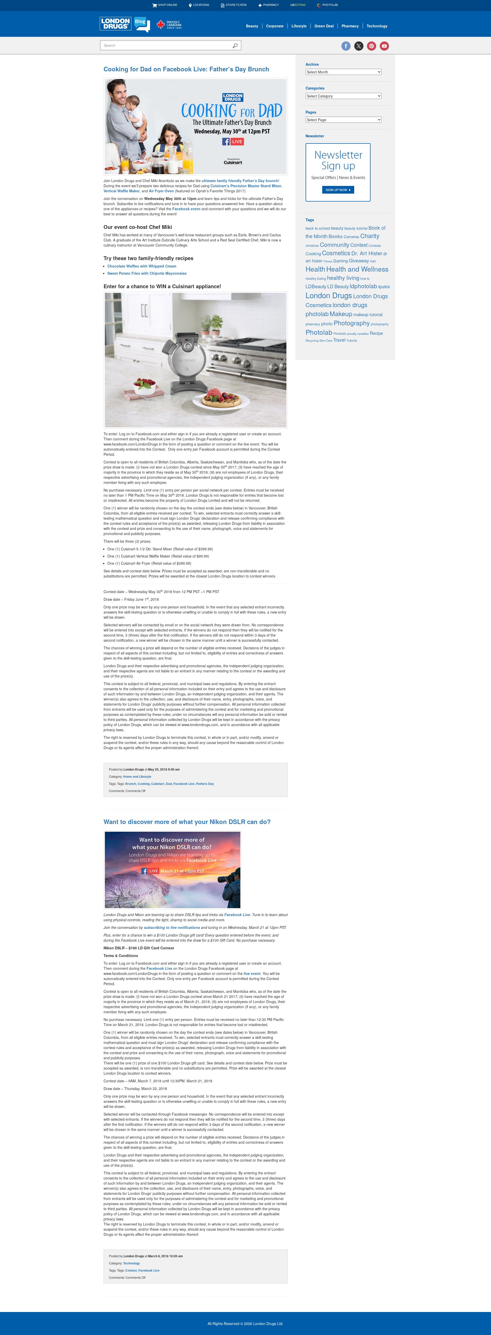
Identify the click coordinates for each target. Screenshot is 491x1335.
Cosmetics (336, 252)
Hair (373, 261)
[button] (196, 126)
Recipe (376, 333)
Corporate (275, 25)
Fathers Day (205, 783)
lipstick (384, 286)
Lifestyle (299, 25)
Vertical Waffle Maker (122, 190)
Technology (377, 25)
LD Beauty (338, 286)
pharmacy (313, 323)
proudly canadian (358, 333)
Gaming (340, 261)
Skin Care (325, 340)
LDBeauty (316, 286)
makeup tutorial (368, 314)
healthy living (343, 277)
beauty (337, 228)
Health (315, 269)
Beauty (252, 25)
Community (334, 244)
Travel (339, 340)
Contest (131, 1270)
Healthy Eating (316, 278)
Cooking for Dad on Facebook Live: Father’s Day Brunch (186, 68)
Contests (375, 245)
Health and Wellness (357, 269)
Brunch (130, 783)
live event (252, 973)
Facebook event (186, 208)
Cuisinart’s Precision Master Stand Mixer (245, 185)
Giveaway (359, 260)
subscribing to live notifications (172, 927)
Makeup (341, 313)
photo (327, 323)
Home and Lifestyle (137, 776)
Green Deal (324, 25)
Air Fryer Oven (161, 190)
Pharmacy (271, 5)
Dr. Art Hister (366, 253)
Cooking (144, 783)
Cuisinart (157, 783)
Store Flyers (236, 5)
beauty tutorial (355, 228)
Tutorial (352, 340)
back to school (318, 228)
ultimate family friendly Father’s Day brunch (240, 180)
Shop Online (167, 5)
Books (336, 235)
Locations (201, 5)
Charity (370, 235)
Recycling (312, 340)
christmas (312, 245)
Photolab (319, 332)
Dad (169, 783)
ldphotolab (363, 286)
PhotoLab (330, 5)
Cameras (351, 236)
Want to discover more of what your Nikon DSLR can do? (187, 821)
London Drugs (329, 295)
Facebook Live (184, 783)
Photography (352, 322)
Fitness (327, 261)
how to (365, 278)
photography (379, 324)
